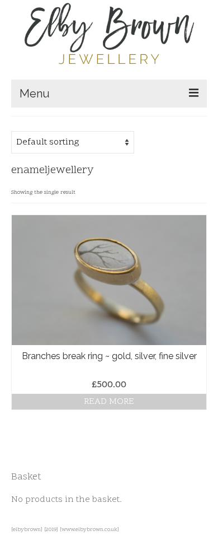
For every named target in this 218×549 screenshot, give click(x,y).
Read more (109, 402)
